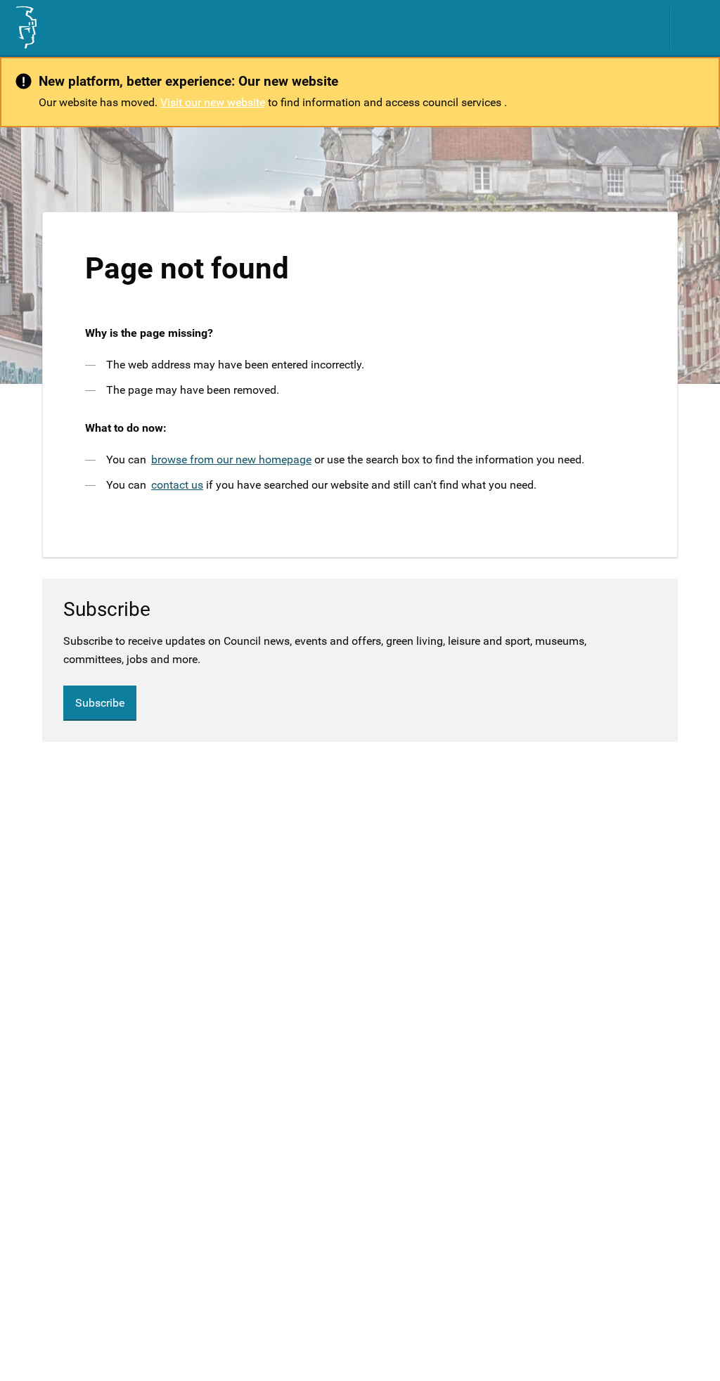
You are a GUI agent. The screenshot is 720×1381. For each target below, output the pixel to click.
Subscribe (99, 702)
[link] (25, 27)
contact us (177, 485)
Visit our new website (212, 102)
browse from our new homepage (231, 459)
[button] (695, 27)
